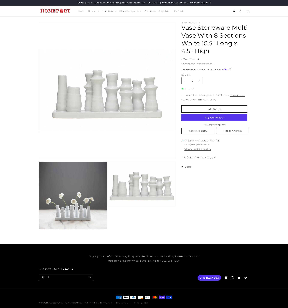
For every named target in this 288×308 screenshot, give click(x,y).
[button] (94, 11)
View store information (197, 149)
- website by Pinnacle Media (69, 303)
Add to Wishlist (233, 130)
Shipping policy (141, 303)
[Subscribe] (89, 277)
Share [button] (188, 166)
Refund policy (91, 303)
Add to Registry (198, 130)
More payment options (214, 125)
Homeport (51, 303)
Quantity (186, 74)
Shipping (186, 64)
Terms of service (123, 303)
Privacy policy (106, 303)
